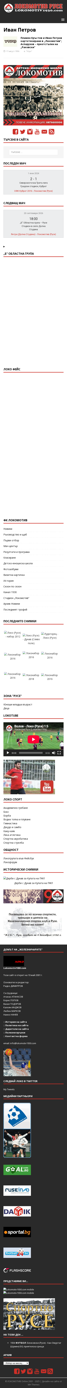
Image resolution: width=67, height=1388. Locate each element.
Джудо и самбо (12, 827)
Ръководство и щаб (15, 534)
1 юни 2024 (33, 173)
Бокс (6, 811)
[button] (62, 19)
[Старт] (8, 753)
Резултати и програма (16, 552)
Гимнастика (10, 823)
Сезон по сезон (12, 586)
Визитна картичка (14, 574)
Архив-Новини (11, 603)
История (8, 580)
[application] (33, 739)
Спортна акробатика (15, 838)
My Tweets (9, 1089)
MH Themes (33, 1384)
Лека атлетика (11, 835)
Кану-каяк (9, 831)
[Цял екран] (59, 753)
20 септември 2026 (33, 213)
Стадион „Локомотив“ (16, 598)
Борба (7, 815)
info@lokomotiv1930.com (23, 1043)
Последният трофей (15, 609)
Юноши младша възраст (17, 704)
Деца (6, 708)
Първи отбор (11, 540)
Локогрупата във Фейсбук (18, 858)
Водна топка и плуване (17, 819)
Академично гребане (15, 807)
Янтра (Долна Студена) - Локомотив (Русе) (33, 234)
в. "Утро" (28, 51)
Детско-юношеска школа (18, 563)
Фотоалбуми (10, 569)
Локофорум (10, 862)
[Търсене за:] (34, 152)
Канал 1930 (10, 592)
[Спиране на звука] (53, 753)
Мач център (10, 546)
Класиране (9, 557)
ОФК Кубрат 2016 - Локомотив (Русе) (33, 191)
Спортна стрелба (13, 842)
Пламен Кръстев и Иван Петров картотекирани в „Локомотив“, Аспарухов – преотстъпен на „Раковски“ (41, 42)
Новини (7, 528)
